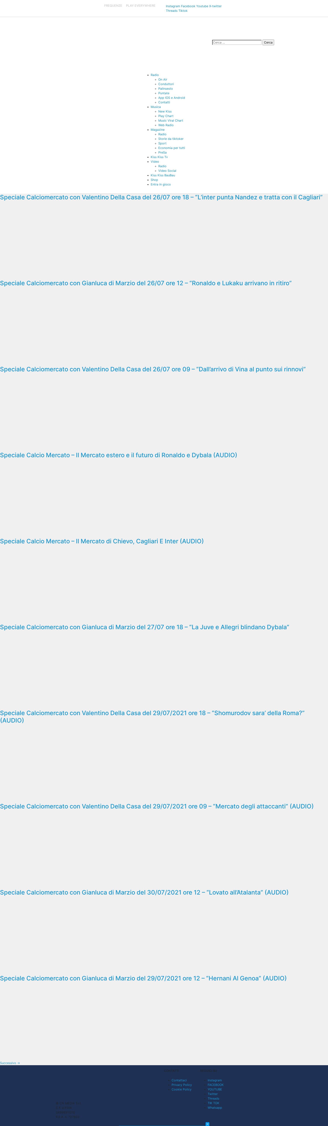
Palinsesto (165, 88)
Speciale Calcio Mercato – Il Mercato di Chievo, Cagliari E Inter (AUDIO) (102, 541)
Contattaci (179, 1080)
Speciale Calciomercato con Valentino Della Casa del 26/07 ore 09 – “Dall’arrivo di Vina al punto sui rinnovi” (153, 369)
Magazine (158, 130)
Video (155, 161)
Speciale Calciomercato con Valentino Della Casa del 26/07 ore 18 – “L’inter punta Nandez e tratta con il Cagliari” (161, 197)
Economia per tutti (171, 148)
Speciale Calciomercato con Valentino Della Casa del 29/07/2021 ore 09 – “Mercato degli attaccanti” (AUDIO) (157, 806)
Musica (156, 107)
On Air (162, 79)
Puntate (163, 93)
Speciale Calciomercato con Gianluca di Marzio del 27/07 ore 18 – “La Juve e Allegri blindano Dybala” (144, 627)
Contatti (164, 102)
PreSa (162, 152)
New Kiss (165, 111)
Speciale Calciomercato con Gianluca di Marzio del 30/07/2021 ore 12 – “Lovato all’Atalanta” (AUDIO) (144, 892)
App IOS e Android (171, 98)
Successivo (10, 1063)
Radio (155, 75)
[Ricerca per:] (237, 42)
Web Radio (166, 125)
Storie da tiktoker (171, 139)
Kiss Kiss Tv (159, 157)
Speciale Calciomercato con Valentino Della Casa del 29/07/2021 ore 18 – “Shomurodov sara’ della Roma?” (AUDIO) (152, 716)
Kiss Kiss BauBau (163, 175)
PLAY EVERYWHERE (140, 5)
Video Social (167, 171)
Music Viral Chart (170, 120)
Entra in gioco (161, 184)
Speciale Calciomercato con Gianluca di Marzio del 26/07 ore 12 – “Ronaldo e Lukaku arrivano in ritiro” (146, 283)
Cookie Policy (182, 1089)
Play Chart (165, 116)
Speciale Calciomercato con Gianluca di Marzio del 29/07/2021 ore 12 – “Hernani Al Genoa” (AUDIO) (143, 978)
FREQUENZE (113, 5)
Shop (154, 180)
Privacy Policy (182, 1085)
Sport (162, 143)
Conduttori (166, 84)
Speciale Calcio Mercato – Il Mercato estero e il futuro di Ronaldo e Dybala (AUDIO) (118, 455)
